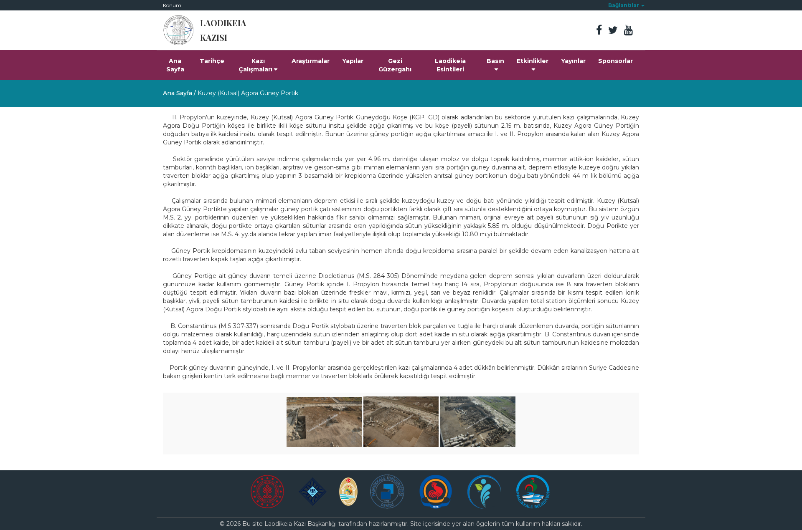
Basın (495, 61)
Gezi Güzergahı (394, 65)
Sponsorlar (615, 61)
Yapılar (352, 61)
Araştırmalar (311, 61)
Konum (172, 5)
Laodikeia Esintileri (450, 65)
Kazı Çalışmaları (255, 65)
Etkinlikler (532, 61)
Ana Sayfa (175, 65)
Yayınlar (573, 61)
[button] (626, 5)
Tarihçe (212, 61)
